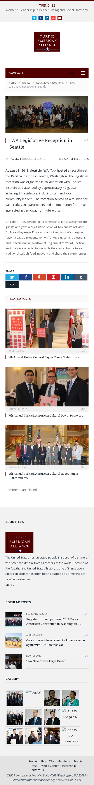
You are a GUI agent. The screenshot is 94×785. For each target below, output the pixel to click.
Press (33, 766)
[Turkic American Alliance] (47, 40)
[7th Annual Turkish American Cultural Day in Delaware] (47, 389)
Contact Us (37, 770)
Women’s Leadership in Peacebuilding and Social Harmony (46, 10)
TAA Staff (15, 158)
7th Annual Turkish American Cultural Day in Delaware (46, 415)
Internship (69, 766)
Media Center (50, 766)
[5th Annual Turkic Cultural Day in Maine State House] (47, 330)
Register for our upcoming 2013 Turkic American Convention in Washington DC (54, 621)
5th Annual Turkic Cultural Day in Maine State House (44, 357)
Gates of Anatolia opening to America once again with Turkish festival (55, 642)
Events (78, 761)
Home (33, 761)
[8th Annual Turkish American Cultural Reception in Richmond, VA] (47, 447)
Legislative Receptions (74, 158)
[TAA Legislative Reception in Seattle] (47, 115)
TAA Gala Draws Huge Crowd (46, 661)
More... (9, 585)
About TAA (47, 761)
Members (63, 761)
